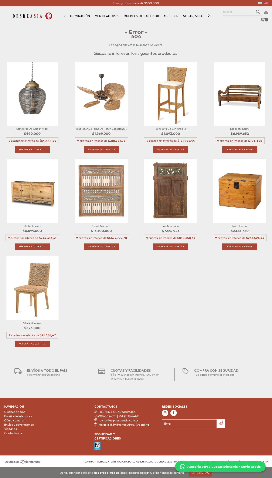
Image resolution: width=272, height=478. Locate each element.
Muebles (171, 16)
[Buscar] (258, 12)
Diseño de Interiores (18, 416)
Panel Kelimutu (101, 226)
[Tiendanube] (22, 463)
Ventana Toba (171, 226)
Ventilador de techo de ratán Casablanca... (101, 128)
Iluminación (80, 16)
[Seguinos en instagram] (165, 413)
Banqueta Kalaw (239, 128)
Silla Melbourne (32, 323)
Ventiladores (107, 16)
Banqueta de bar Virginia (171, 128)
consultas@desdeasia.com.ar (119, 420)
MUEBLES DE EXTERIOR (141, 16)
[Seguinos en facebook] (173, 413)
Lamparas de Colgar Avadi (32, 128)
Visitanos (10, 429)
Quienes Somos (14, 412)
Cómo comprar (14, 420)
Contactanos (13, 433)
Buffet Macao (32, 226)
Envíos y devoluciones (19, 425)
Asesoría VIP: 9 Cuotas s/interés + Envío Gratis (224, 466)
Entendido (200, 472)
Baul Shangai (239, 226)
